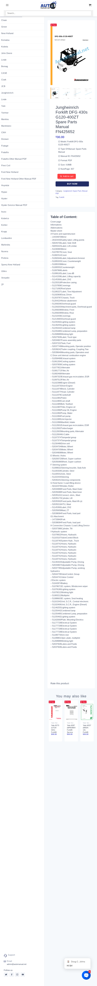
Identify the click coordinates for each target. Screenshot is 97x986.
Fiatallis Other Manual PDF (14, 159)
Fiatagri (4, 146)
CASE (4, 73)
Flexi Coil (5, 165)
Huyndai (5, 185)
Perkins (4, 258)
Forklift (61, 197)
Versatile (5, 278)
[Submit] (86, 14)
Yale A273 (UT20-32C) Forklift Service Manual (55, 731)
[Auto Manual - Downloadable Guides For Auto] (48, 5)
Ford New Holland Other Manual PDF (18, 179)
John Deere (6, 53)
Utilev (4, 271)
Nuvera (4, 251)
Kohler (4, 225)
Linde (4, 60)
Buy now (72, 184)
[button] (7, 5)
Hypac (4, 192)
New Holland (7, 33)
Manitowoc (6, 126)
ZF (2, 284)
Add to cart (68, 176)
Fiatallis (5, 152)
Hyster (4, 198)
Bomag (4, 66)
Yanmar (4, 113)
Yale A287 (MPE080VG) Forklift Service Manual (72, 730)
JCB (3, 86)
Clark (3, 80)
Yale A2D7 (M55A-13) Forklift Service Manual (87, 731)
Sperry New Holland (10, 265)
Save (54, 25)
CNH (3, 132)
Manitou (5, 119)
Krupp (4, 232)
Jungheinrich (7, 93)
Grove (4, 27)
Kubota (4, 47)
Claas (4, 20)
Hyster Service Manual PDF (14, 205)
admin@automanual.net (16, 964)
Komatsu (5, 40)
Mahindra (5, 245)
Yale (3, 106)
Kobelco (5, 218)
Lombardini (6, 238)
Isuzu (3, 212)
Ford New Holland (9, 172)
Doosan (5, 139)
